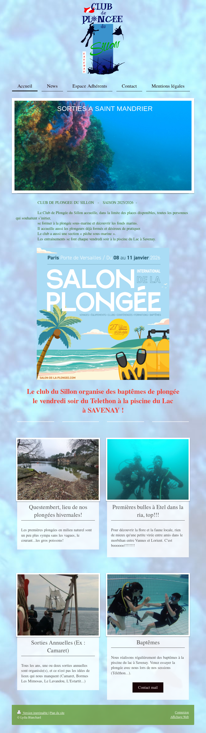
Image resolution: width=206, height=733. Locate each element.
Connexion (182, 712)
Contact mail (148, 687)
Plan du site (57, 713)
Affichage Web (179, 717)
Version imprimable (35, 713)
